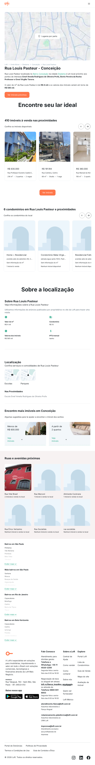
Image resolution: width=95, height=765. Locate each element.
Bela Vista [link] (8, 556)
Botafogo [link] (8, 601)
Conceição (36, 64)
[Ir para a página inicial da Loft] (8, 3)
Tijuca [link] (7, 610)
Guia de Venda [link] (84, 671)
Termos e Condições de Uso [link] (17, 750)
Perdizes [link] (8, 554)
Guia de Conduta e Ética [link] (43, 750)
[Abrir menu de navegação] (89, 3)
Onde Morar (15, 64)
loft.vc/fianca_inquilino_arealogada (57, 684)
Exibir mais (9, 564)
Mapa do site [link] (83, 676)
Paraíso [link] (7, 633)
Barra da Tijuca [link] (10, 607)
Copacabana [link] (9, 598)
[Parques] (28, 375)
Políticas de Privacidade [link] (36, 746)
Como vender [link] (69, 665)
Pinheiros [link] (8, 548)
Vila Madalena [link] (10, 585)
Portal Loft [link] (82, 656)
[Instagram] (74, 758)
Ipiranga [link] (8, 630)
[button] (12, 374)
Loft (6, 64)
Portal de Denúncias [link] (13, 746)
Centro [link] (7, 604)
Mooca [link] (7, 576)
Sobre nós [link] (67, 679)
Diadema (25, 64)
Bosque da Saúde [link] (11, 579)
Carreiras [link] (67, 685)
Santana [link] (8, 573)
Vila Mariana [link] (9, 551)
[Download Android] (14, 697)
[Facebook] (88, 758)
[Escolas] (12, 375)
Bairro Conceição (40, 74)
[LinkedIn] (81, 758)
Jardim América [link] (11, 636)
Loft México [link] (68, 699)
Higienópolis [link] (9, 582)
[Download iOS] (31, 697)
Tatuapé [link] (8, 559)
